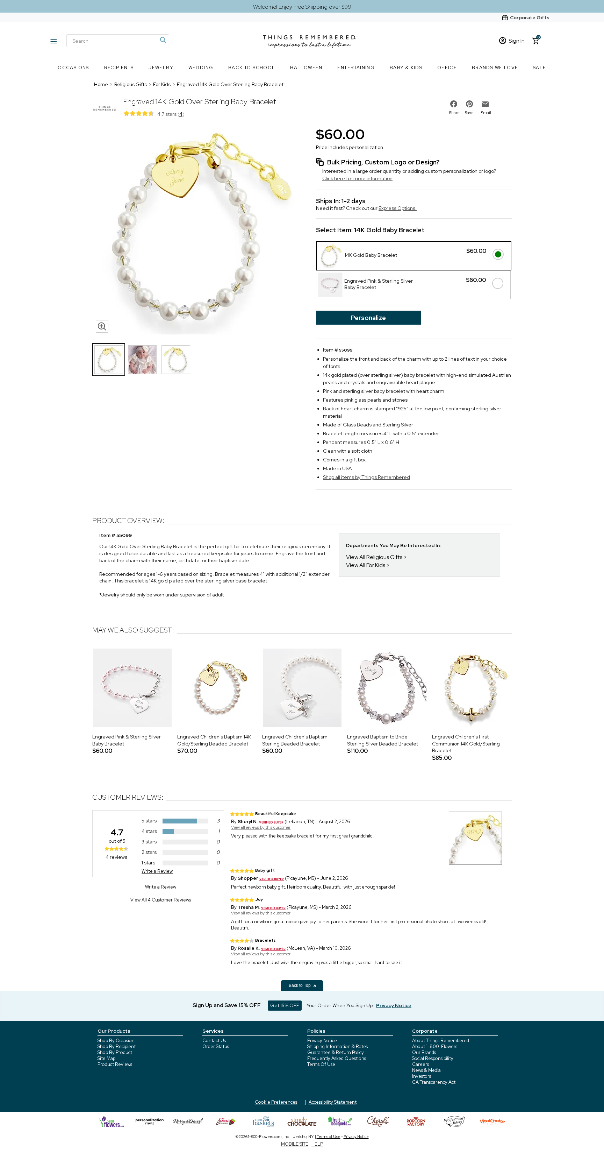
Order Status (215, 1046)
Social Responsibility (432, 1058)
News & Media (426, 1070)
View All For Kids (365, 565)
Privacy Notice (322, 1041)
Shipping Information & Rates (337, 1046)
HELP (317, 1144)
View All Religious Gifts (374, 557)
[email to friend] (485, 104)
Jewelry (161, 68)
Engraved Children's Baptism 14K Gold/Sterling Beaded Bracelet (214, 740)
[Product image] (197, 230)
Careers (420, 1064)
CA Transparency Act (433, 1082)
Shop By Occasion (116, 1041)
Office (447, 68)
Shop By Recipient (117, 1046)
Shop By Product (115, 1052)
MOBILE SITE (294, 1144)
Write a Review (157, 871)
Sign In (517, 40)
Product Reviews (115, 1064)
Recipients (119, 68)
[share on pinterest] (469, 103)
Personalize (368, 318)
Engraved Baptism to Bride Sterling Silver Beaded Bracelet (382, 740)
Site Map (106, 1058)
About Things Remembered (440, 1041)
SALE (539, 68)
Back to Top (300, 985)
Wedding (201, 68)
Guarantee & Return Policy (335, 1052)
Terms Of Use (321, 1064)
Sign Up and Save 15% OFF (227, 1005)
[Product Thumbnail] (108, 359)
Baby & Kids (406, 68)
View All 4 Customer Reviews (160, 900)
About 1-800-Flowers (434, 1046)
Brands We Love (495, 68)
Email (486, 112)
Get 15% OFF (284, 1005)
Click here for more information (357, 178)
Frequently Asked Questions (336, 1058)
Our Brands (424, 1052)
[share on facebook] (453, 103)
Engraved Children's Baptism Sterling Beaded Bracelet (295, 740)
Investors (421, 1076)
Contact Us (214, 1041)
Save (469, 112)
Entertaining (356, 68)
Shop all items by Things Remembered (366, 477)
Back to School (251, 68)
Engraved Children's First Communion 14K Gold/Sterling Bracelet (466, 744)
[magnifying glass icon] (102, 326)
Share (454, 112)
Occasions (73, 68)
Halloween (306, 68)
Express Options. (398, 208)
